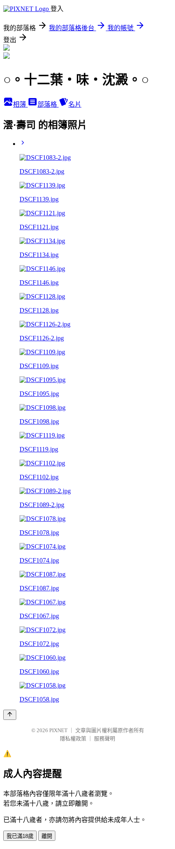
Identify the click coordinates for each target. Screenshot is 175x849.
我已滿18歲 (20, 836)
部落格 (48, 104)
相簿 (20, 104)
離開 (47, 836)
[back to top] (9, 715)
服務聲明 (104, 738)
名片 (74, 104)
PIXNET (58, 730)
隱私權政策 (73, 738)
